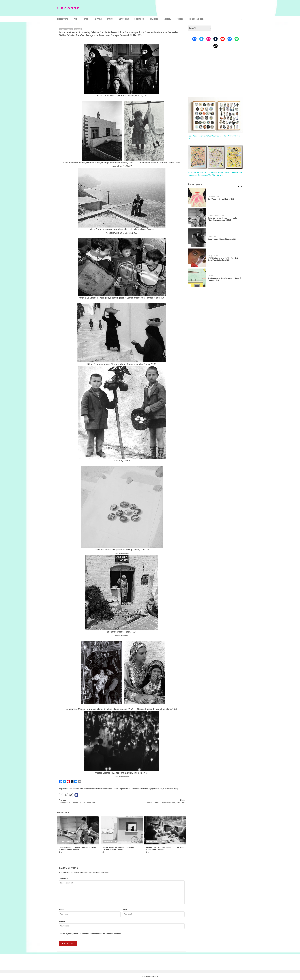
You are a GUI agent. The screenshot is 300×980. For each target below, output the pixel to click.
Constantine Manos (70, 789)
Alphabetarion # (213, 277)
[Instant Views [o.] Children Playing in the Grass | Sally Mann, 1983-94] (165, 830)
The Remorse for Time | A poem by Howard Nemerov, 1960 (224, 259)
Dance (210, 217)
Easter (109, 789)
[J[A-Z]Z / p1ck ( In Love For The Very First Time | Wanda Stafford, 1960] (197, 237)
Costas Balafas (84, 789)
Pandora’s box (196, 18)
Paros (145, 789)
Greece (115, 789)
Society (167, 18)
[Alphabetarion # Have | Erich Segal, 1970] (197, 278)
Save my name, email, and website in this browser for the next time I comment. (91, 934)
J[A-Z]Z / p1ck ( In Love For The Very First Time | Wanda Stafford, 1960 (223, 239)
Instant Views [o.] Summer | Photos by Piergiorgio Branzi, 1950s (118, 848)
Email (125, 910)
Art (75, 18)
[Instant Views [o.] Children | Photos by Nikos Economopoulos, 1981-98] (78, 830)
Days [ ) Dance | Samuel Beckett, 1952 (222, 219)
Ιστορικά (78, 29)
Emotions (124, 18)
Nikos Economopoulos (134, 789)
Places (180, 18)
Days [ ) (215, 217)
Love (221, 277)
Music (110, 18)
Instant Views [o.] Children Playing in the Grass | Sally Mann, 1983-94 (165, 848)
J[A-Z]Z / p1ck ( (213, 236)
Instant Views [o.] (66, 29)
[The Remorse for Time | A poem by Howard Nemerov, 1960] (197, 257)
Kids (76, 841)
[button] (241, 19)
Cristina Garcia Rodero (98, 789)
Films (85, 18)
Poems (210, 256)
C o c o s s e (68, 8)
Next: (166, 801)
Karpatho (122, 789)
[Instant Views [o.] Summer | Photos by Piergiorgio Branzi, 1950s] (122, 830)
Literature (62, 18)
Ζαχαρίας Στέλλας (155, 789)
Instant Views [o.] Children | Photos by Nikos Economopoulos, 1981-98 (77, 848)
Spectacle (139, 18)
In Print (98, 18)
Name (61, 910)
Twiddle (154, 18)
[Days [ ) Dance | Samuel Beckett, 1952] (197, 217)
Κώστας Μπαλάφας (170, 789)
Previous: (77, 801)
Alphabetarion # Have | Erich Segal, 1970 (223, 279)
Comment (63, 878)
